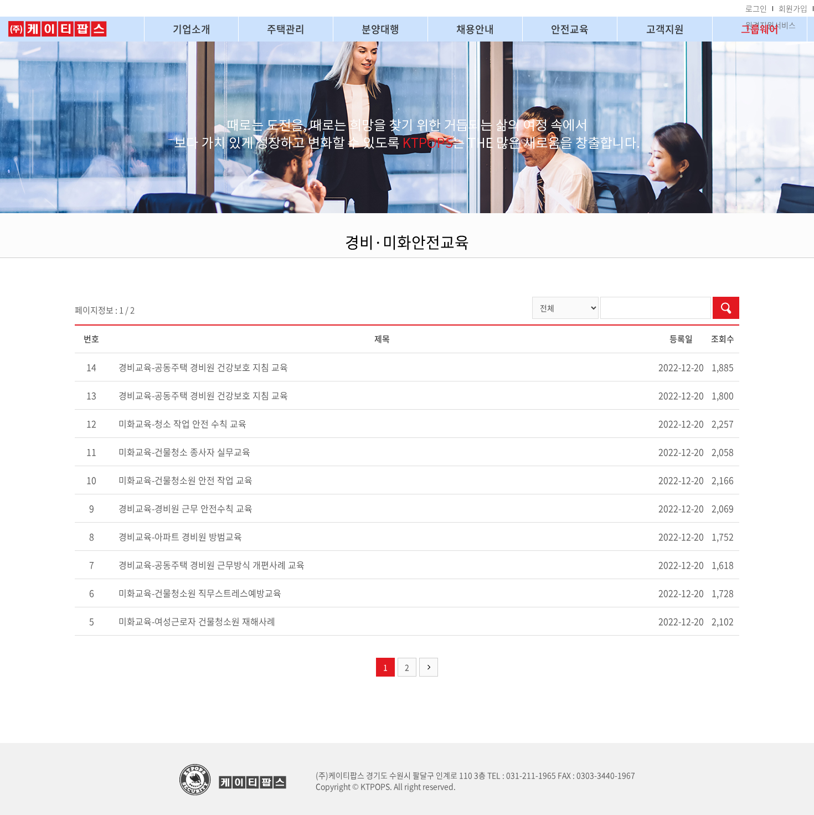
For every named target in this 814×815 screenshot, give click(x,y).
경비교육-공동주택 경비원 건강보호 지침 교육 (203, 367)
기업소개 (191, 29)
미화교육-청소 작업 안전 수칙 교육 (182, 423)
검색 (726, 308)
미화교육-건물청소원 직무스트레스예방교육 (200, 593)
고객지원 (665, 29)
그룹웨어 (760, 29)
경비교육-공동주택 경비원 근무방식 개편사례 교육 (212, 564)
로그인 (756, 8)
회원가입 (793, 8)
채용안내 (475, 29)
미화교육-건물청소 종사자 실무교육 (184, 451)
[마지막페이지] (428, 667)
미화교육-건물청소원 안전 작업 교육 (186, 480)
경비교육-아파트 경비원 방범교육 (180, 536)
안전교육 (570, 29)
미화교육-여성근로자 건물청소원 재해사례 (197, 621)
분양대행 (380, 29)
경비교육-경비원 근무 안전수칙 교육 (186, 508)
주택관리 (286, 29)
